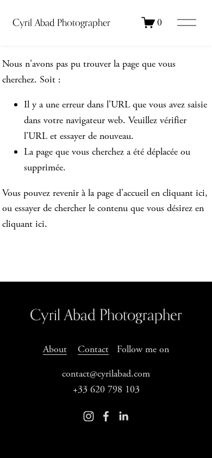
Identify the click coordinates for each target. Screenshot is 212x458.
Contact (93, 349)
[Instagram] (88, 416)
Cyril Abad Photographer (61, 22)
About (55, 349)
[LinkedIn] (123, 416)
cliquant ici (184, 193)
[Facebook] (106, 416)
